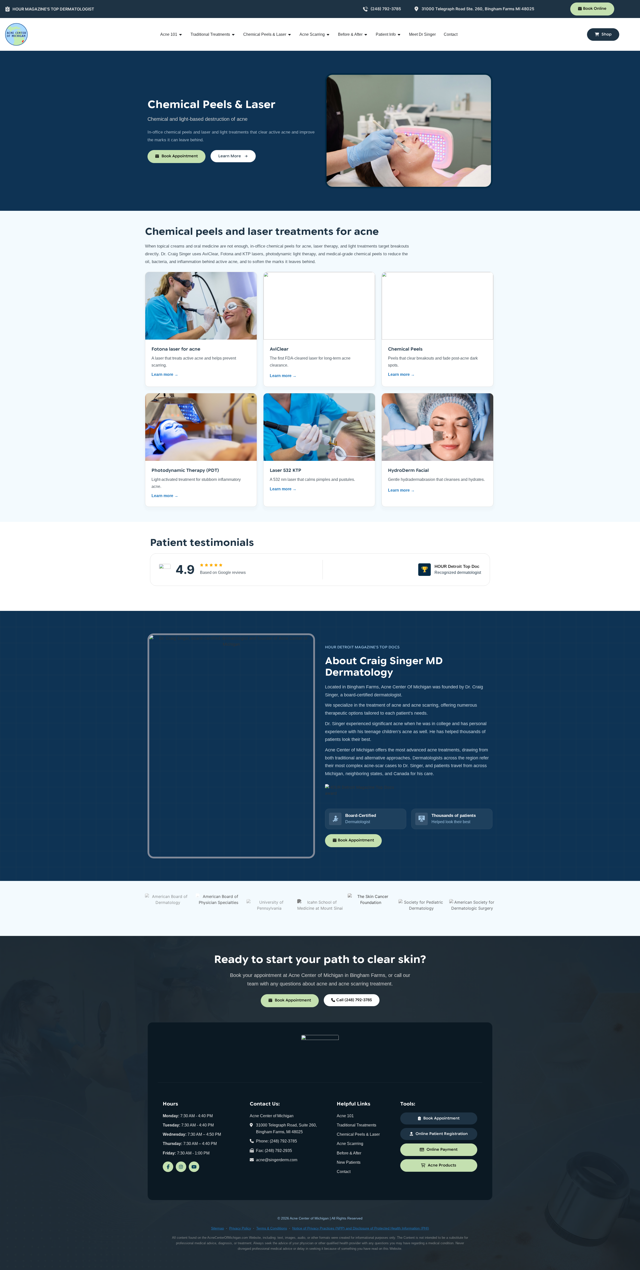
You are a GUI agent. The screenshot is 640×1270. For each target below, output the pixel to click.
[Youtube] (194, 1166)
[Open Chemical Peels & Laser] (290, 35)
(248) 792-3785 (385, 8)
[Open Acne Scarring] (328, 35)
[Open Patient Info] (399, 35)
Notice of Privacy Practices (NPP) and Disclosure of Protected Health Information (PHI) (360, 1228)
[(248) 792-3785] (365, 9)
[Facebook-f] (168, 1166)
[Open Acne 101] (180, 35)
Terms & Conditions (271, 1228)
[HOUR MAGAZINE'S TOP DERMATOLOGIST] (7, 9)
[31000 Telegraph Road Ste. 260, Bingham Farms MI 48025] (416, 9)
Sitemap (217, 1228)
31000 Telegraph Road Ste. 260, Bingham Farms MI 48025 (478, 8)
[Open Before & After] (366, 35)
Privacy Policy (240, 1228)
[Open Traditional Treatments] (233, 35)
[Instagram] (181, 1166)
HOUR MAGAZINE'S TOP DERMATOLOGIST (53, 9)
